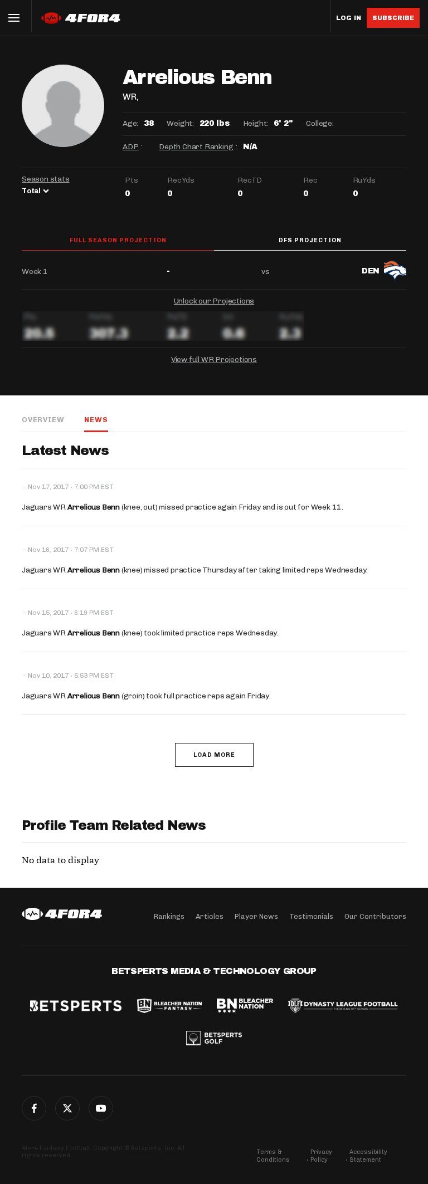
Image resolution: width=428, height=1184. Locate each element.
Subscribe (393, 17)
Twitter (67, 1108)
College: (319, 123)
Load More (214, 755)
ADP (130, 146)
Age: (130, 123)
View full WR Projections (214, 359)
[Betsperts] (75, 1007)
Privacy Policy (321, 1155)
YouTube (101, 1108)
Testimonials (311, 916)
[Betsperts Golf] (214, 1039)
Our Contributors (375, 916)
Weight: (180, 123)
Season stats (46, 179)
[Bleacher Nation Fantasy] (169, 1007)
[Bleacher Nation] (245, 1007)
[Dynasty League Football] (342, 1007)
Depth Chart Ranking (196, 146)
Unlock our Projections (214, 301)
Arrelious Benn (93, 507)
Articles (209, 916)
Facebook (34, 1108)
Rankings (169, 916)
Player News (256, 916)
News (96, 419)
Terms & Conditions (273, 1155)
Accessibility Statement (368, 1155)
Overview (43, 419)
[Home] (62, 914)
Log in (348, 18)
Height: (256, 123)
